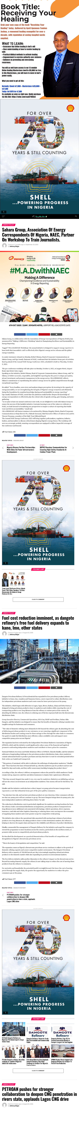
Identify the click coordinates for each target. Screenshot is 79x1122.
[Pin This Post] (44, 334)
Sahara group (19, 440)
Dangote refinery (20, 888)
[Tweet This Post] (32, 334)
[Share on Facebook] (20, 334)
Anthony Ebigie (14, 246)
